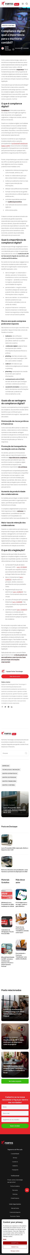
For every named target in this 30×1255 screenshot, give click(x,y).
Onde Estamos (15, 1198)
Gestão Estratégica (9, 773)
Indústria (15, 1165)
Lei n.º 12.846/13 (22, 610)
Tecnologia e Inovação (11, 769)
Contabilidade (15, 1153)
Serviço (15, 1157)
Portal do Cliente (15, 1216)
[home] (10, 4)
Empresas (5, 765)
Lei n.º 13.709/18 (21, 567)
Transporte (15, 1169)
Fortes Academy (15, 1186)
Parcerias (15, 1190)
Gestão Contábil (8, 25)
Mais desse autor (15, 676)
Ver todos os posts (15, 1081)
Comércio (15, 1161)
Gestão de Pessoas (9, 777)
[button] (23, 4)
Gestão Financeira (9, 781)
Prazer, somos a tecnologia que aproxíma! (15, 1181)
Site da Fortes (15, 1208)
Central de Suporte (15, 1212)
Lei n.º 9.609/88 (17, 602)
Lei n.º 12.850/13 (18, 592)
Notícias (15, 1194)
